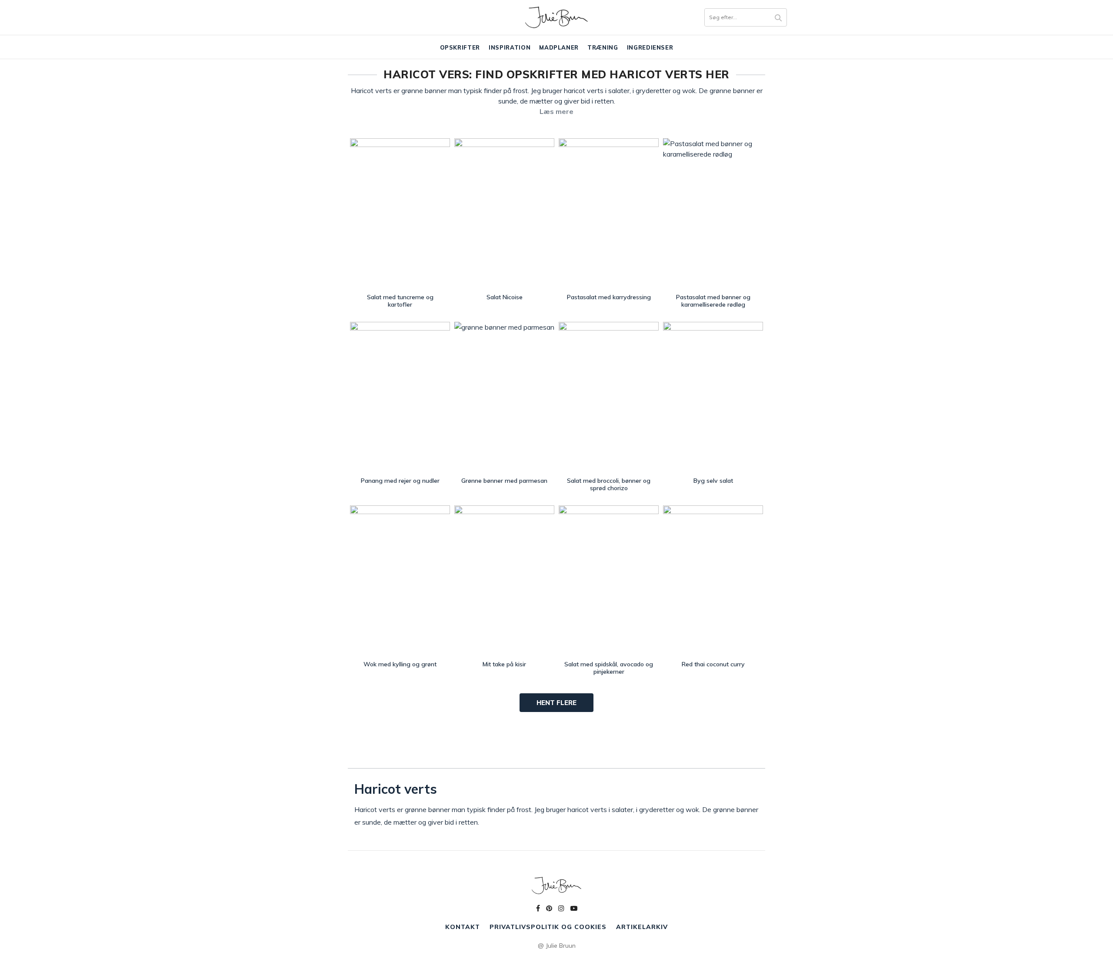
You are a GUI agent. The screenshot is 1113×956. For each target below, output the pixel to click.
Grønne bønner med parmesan (504, 481)
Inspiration (509, 47)
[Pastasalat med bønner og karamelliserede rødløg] (713, 213)
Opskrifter (460, 47)
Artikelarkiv (642, 927)
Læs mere (556, 111)
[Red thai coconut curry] (713, 580)
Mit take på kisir (504, 664)
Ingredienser (650, 47)
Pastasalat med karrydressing (609, 297)
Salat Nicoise (505, 297)
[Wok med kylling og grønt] (400, 580)
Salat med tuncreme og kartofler (400, 300)
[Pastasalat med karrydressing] (609, 213)
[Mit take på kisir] (504, 580)
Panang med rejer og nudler (400, 481)
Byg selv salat (713, 481)
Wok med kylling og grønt (400, 664)
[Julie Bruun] (556, 17)
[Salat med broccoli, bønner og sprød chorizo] (609, 397)
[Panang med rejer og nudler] (400, 397)
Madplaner (559, 47)
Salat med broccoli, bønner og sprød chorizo (608, 484)
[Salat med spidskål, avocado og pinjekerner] (609, 580)
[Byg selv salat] (713, 397)
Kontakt (462, 927)
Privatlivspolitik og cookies (548, 927)
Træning (602, 47)
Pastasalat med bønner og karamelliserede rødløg (713, 300)
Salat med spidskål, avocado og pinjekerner (608, 667)
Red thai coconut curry (713, 664)
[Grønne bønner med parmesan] (504, 397)
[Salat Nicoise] (504, 213)
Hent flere (556, 703)
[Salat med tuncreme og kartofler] (400, 213)
